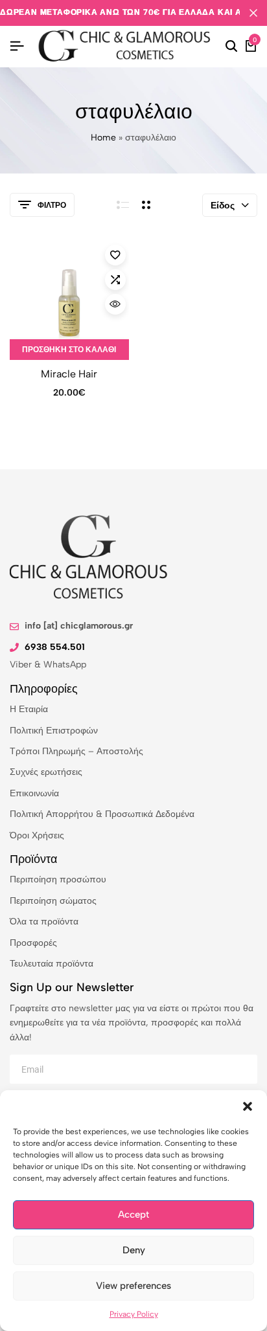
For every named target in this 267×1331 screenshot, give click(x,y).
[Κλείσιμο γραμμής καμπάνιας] (253, 13)
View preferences (133, 1286)
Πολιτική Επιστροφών (54, 730)
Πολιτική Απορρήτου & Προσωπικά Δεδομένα (102, 814)
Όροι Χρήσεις (37, 835)
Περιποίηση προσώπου (58, 879)
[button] (247, 1106)
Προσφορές (33, 942)
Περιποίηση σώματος (53, 900)
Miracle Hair (69, 374)
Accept (133, 1214)
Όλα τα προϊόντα (44, 921)
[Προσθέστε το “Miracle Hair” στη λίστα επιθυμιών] (115, 255)
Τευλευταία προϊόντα (51, 963)
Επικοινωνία (34, 793)
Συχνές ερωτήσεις (46, 771)
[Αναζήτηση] (231, 47)
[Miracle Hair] (69, 301)
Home (103, 137)
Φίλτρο (52, 205)
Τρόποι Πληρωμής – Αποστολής (76, 751)
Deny (133, 1250)
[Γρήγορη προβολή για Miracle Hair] (115, 304)
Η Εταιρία (29, 709)
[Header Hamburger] (17, 46)
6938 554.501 (55, 647)
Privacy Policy (134, 1314)
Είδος (223, 205)
